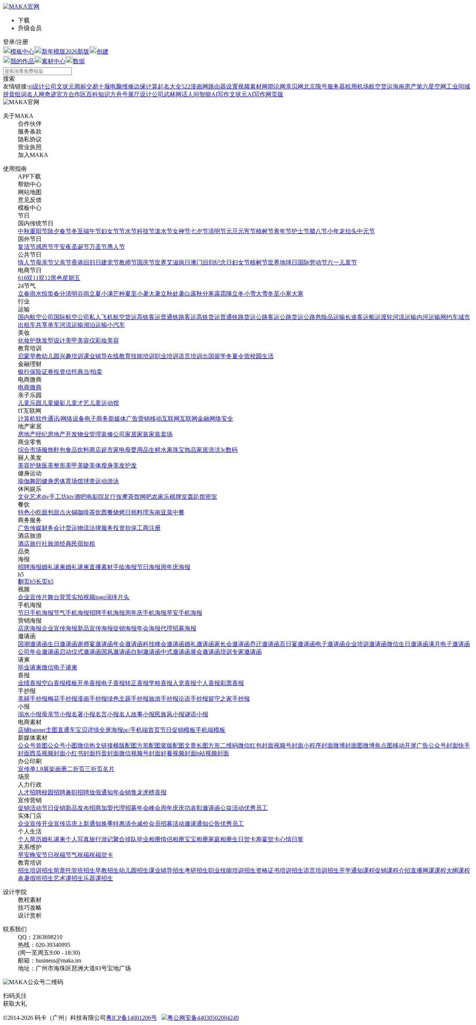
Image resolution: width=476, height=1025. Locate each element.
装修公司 (113, 434)
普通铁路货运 (238, 317)
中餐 (178, 512)
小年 (333, 231)
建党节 (110, 262)
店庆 (71, 823)
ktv (70, 497)
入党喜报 (184, 683)
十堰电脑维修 (116, 86)
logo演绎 (106, 597)
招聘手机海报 (107, 613)
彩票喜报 (232, 683)
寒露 (214, 293)
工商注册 (149, 528)
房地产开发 (62, 434)
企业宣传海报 (59, 628)
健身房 (51, 481)
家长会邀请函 (232, 644)
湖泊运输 (95, 325)
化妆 (24, 340)
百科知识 (98, 94)
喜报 (161, 792)
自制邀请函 (146, 652)
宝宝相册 (196, 839)
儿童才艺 (77, 403)
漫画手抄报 (92, 698)
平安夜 (62, 247)
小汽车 (116, 325)
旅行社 (39, 543)
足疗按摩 (116, 497)
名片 (109, 769)
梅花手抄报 (62, 698)
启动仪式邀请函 (80, 652)
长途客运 (357, 317)
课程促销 (375, 870)
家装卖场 (161, 434)
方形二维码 (223, 745)
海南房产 (404, 86)
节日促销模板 (178, 730)
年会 (119, 792)
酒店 (24, 543)
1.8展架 (45, 769)
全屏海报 (111, 730)
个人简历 (30, 839)
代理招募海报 (178, 628)
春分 (59, 293)
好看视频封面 (178, 753)
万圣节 (98, 247)
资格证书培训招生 (279, 870)
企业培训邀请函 (366, 644)
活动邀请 (184, 823)
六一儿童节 (342, 262)
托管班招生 (80, 870)
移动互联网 (165, 418)
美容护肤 (30, 465)
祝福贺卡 (101, 855)
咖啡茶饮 (89, 512)
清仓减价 (137, 823)
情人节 (27, 262)
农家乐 (161, 497)
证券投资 (53, 372)
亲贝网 (294, 86)
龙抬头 (348, 231)
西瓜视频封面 (47, 753)
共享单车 (48, 325)
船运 (375, 317)
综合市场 (30, 450)
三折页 (94, 769)
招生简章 (53, 870)
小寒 (286, 293)
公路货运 (291, 317)
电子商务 (96, 418)
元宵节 (247, 231)
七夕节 (199, 231)
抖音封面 (107, 753)
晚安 (36, 855)
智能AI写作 (214, 94)
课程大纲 (446, 870)
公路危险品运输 (324, 317)
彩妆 (101, 340)
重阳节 (39, 231)
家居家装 (137, 434)
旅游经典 (59, 543)
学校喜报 (161, 683)
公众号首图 (33, 745)
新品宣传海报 (95, 628)
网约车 (449, 317)
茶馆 (134, 497)
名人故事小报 (137, 714)
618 (22, 278)
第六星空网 (431, 86)
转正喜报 (137, 683)
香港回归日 (86, 262)
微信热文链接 (95, 745)
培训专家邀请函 (241, 652)
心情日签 (291, 839)
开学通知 (351, 870)
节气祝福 (77, 855)
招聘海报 (30, 567)
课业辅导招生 (166, 870)
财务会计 (53, 528)
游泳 (113, 481)
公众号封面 (443, 745)
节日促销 (53, 808)
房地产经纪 (33, 434)
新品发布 (77, 808)
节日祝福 (53, 855)
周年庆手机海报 (146, 613)
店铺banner (32, 730)
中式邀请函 (175, 652)
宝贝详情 (87, 730)
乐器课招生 (98, 878)
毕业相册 (149, 839)
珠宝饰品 (184, 450)
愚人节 (116, 247)
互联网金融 (194, 418)
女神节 (181, 231)
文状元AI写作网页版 (256, 94)
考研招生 (196, 870)
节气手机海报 (71, 613)
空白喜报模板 (59, 683)
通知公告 (208, 823)
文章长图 (196, 745)
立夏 (95, 293)
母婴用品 (137, 450)
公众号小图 (62, 745)
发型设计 (53, 340)
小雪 (250, 293)
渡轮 (387, 317)
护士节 (300, 231)
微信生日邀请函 (407, 644)
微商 (36, 387)
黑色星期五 (65, 278)
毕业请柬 (30, 667)
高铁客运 (149, 317)
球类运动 (95, 481)
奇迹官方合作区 (65, 94)
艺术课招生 (68, 878)
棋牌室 (178, 497)
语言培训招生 (321, 870)
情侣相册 (172, 839)
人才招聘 (30, 792)
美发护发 (125, 465)
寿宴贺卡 (268, 839)
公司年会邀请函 (39, 652)
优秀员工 (256, 808)
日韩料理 (137, 512)
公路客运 (268, 317)
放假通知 (101, 792)
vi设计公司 (42, 86)
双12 (45, 278)
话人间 (190, 94)
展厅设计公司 (146, 94)
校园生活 (262, 356)
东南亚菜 (161, 512)
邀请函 (211, 808)
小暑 (143, 293)
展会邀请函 (205, 652)
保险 (36, 372)
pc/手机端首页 (141, 730)
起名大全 (169, 86)
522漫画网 (194, 86)
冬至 (77, 231)
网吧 (146, 497)
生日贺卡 (244, 839)
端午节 (92, 231)
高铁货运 (208, 317)
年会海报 (149, 628)
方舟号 (119, 94)
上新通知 (89, 823)
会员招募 (161, 823)
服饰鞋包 (53, 450)
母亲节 (45, 262)
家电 (119, 450)
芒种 (119, 293)
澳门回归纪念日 (211, 262)
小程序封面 (318, 745)
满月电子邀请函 (449, 644)
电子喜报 (113, 683)
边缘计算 (146, 86)
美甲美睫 (77, 465)
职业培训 (166, 356)
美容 (113, 340)
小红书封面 (80, 753)
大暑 (155, 293)
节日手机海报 (36, 613)
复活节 (27, 247)
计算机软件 (33, 418)
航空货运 (125, 317)
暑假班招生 (39, 878)
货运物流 (77, 528)
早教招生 (107, 870)
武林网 (172, 94)
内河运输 (428, 317)
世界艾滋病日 (172, 262)
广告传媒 (30, 528)
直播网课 (422, 870)
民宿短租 (83, 543)
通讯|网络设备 (66, 418)
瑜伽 (24, 481)
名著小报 (83, 714)
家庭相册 (220, 839)
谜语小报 (196, 714)
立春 (24, 293)
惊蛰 (48, 293)
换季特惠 (113, 823)
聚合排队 (125, 839)
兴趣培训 (71, 356)
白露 (190, 293)
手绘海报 (125, 567)
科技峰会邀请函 (163, 644)
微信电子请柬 (59, 667)
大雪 (262, 293)
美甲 (71, 340)
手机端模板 (210, 730)
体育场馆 (71, 481)
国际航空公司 (71, 317)
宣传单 (27, 769)
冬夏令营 (238, 356)
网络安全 (221, 418)
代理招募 (125, 808)
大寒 (297, 293)
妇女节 (110, 231)
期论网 (277, 86)
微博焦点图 (378, 745)
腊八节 (318, 231)
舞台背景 (59, 597)
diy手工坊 (54, 497)
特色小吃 (30, 512)
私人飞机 (101, 317)
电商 (24, 387)
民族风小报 (169, 714)
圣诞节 (80, 247)
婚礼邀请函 (199, 644)
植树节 (265, 231)
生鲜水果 (161, 450)
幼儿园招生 (134, 870)
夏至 (131, 293)
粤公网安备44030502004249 (203, 1018)
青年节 (283, 231)
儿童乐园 (30, 403)
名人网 (36, 94)
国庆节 (146, 262)
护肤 (36, 340)
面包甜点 (53, 512)
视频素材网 (253, 86)
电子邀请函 (330, 644)
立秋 (167, 293)
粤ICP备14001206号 (131, 1018)
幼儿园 (51, 356)
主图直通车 (60, 730)
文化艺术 (30, 497)
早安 (24, 855)
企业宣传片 (33, 597)
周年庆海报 (175, 567)
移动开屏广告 (410, 745)
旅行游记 (101, 839)
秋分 (202, 293)
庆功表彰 (190, 808)
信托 (71, 372)
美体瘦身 (101, 465)
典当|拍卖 (89, 372)
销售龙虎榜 (140, 792)
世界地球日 (283, 262)
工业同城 (458, 86)
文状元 (65, 86)
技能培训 (143, 356)
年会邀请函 (128, 644)
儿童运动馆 (104, 403)
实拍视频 (83, 597)
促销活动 (30, 808)
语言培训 (190, 356)
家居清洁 (208, 450)
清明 (71, 293)
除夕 (54, 231)
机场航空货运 (375, 86)
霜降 (226, 293)
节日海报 (149, 567)
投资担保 (125, 528)
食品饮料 (77, 450)
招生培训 (30, 870)
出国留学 (214, 356)
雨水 (36, 293)
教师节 (128, 262)
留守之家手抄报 (229, 698)
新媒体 (117, 418)
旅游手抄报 (163, 698)
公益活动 (232, 808)
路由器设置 (223, 86)
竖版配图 (172, 745)
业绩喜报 (30, 683)
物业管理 (89, 434)
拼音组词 (15, 94)
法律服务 (101, 528)
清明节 (217, 231)
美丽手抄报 (33, 698)
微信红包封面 (256, 745)
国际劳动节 (312, 262)
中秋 (24, 231)
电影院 (95, 497)
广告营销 (138, 418)
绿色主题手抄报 (128, 698)
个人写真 (77, 839)
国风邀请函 (116, 652)
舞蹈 (36, 481)
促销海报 (125, 628)
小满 (107, 293)
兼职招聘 (77, 792)
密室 (211, 497)
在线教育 (119, 356)
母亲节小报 (56, 714)
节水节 (128, 231)
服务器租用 (342, 86)
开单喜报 (89, 683)
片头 (123, 597)
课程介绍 (399, 870)
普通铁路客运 (178, 317)
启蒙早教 (30, 356)
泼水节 (164, 231)
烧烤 (119, 512)
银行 (24, 372)
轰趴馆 (196, 497)
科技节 (146, 231)
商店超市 (101, 450)
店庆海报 (30, 628)
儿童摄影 (53, 403)
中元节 (366, 231)
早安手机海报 (184, 613)
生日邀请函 (62, 644)
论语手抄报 (193, 698)
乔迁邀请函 (265, 644)
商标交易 (86, 86)
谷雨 (83, 293)
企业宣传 (30, 823)
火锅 (71, 512)
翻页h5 (27, 581)
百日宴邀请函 (297, 644)
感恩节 (45, 247)
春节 (65, 231)
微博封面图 (348, 745)
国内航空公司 (36, 317)
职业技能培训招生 (232, 870)
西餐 (107, 512)
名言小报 (107, 714)
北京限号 (315, 86)
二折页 (76, 769)
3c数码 (229, 450)
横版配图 (125, 745)
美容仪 (86, 340)
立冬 (238, 293)
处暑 (178, 293)
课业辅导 (95, 356)
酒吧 (80, 497)
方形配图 (149, 745)
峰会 (155, 808)
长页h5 (45, 581)
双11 (33, 278)
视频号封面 (288, 745)
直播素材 (101, 567)
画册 (61, 769)
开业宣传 (53, 823)
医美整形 (53, 465)
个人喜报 (208, 683)
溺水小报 (30, 714)
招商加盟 (101, 808)
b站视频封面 (212, 753)
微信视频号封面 (140, 753)
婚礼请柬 (53, 567)
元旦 (232, 231)
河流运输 (404, 317)
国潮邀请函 (33, 644)
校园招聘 (53, 792)
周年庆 (169, 808)
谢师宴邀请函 (95, 644)
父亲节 (62, 262)
